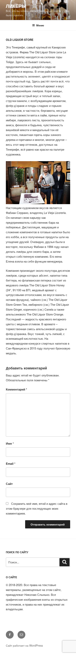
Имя (10, 443)
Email (10, 463)
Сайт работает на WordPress (24, 645)
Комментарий (16, 389)
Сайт (9, 484)
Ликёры (16, 6)
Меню (40, 25)
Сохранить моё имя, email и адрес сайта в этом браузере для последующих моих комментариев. (36, 508)
